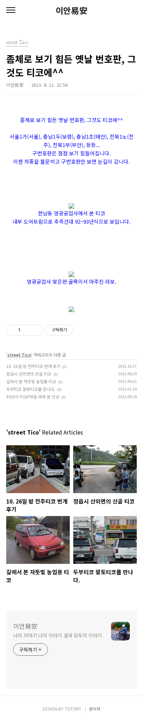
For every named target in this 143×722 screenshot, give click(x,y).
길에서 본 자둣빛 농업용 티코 (31, 381)
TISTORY (73, 709)
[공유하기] (27, 330)
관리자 (94, 709)
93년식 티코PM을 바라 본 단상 (32, 396)
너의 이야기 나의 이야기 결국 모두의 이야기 (57, 635)
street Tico (19, 355)
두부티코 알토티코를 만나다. (30, 389)
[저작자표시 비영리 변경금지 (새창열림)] (82, 330)
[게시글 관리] (35, 330)
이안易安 (71, 10)
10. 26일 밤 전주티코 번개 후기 (33, 366)
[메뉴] (11, 10)
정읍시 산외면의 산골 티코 (28, 374)
